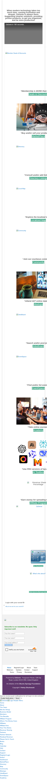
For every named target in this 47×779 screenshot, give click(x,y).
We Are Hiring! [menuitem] (5, 709)
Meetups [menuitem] (3, 771)
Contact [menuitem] (2, 750)
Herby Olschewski (28, 687)
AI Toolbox (38, 472)
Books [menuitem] (2, 741)
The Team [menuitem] (3, 707)
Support (35, 670)
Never (17, 698)
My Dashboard (38, 566)
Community (38, 262)
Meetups (38, 304)
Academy (38, 430)
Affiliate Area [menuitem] (4, 725)
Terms (12, 672)
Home (9, 667)
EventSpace (38, 388)
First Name (8, 631)
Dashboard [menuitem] (4, 759)
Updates (18, 670)
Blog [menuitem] (1, 744)
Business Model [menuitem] (5, 712)
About (29, 667)
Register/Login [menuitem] (5, 755)
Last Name (8, 636)
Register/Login (19, 667)
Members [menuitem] (3, 714)
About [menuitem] (2, 705)
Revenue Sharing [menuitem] (6, 730)
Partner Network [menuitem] (5, 734)
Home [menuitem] (2, 703)
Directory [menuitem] (3, 764)
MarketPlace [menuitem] (4, 762)
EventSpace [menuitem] (4, 775)
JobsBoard (38, 346)
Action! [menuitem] (2, 757)
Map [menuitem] (1, 766)
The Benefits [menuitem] (4, 716)
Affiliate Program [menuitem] (5, 719)
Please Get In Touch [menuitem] (7, 739)
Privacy (19, 672)
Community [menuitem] (4, 769)
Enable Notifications (7, 698)
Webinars (10, 670)
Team (35, 667)
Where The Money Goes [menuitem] (8, 721)
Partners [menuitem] (3, 732)
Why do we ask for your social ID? (14, 606)
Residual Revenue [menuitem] (6, 737)
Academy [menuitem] (3, 778)
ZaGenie (18, 678)
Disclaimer (28, 672)
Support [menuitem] (2, 753)
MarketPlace (38, 136)
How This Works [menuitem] (5, 728)
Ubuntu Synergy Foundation (29, 684)
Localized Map (38, 220)
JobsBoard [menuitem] (3, 773)
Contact (26, 670)
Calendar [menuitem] (3, 746)
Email (6, 640)
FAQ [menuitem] (1, 748)
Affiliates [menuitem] (3, 723)
